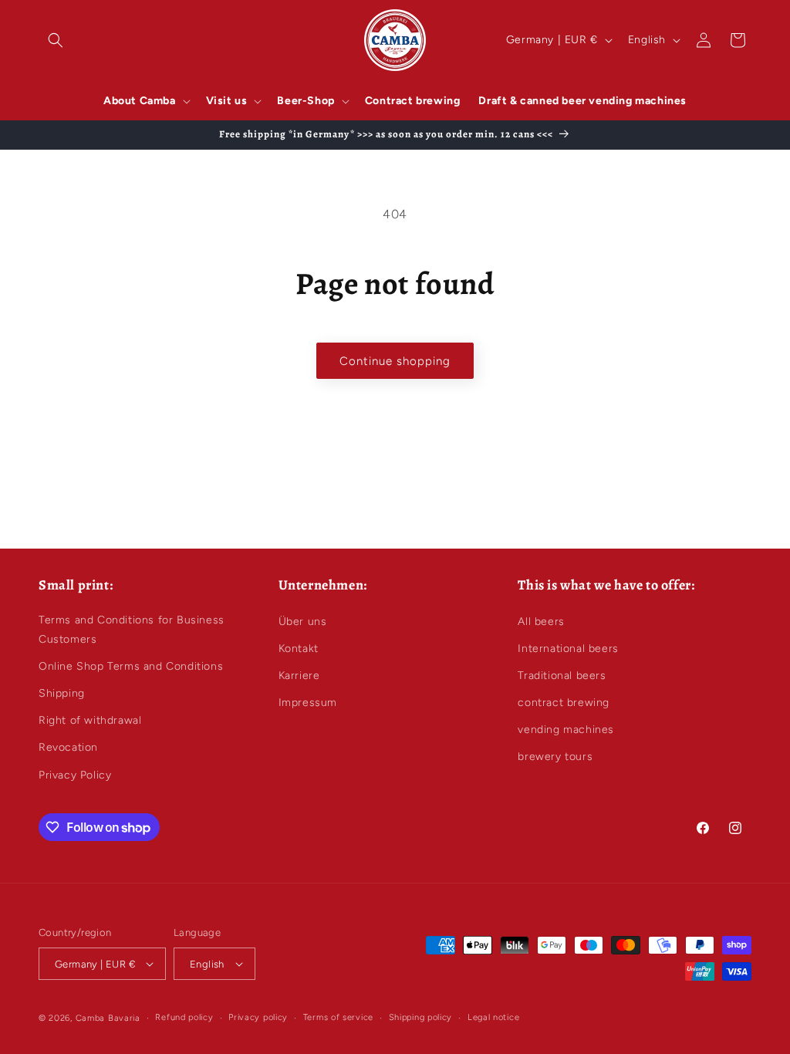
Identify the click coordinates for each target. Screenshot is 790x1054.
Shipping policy (421, 1017)
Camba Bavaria (108, 1018)
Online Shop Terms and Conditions (131, 666)
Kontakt (299, 648)
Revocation (68, 747)
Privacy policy (258, 1017)
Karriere (299, 675)
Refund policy (184, 1017)
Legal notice (493, 1017)
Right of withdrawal (90, 720)
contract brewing (563, 702)
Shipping (62, 693)
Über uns (303, 621)
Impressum (308, 702)
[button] (56, 40)
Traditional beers (562, 675)
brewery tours (555, 756)
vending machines (566, 729)
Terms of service (338, 1017)
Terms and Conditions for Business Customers (132, 629)
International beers (568, 648)
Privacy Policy (75, 775)
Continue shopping (395, 361)
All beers (541, 621)
